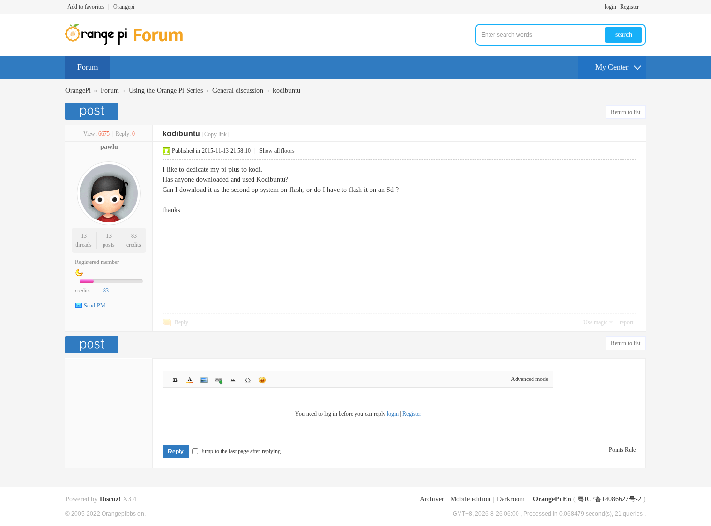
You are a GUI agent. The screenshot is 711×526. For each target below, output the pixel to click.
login (610, 6)
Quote (233, 380)
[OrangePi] (129, 43)
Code (247, 380)
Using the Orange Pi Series (166, 90)
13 (84, 236)
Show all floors (277, 150)
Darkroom (511, 499)
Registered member (97, 262)
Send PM (94, 305)
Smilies (262, 380)
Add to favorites (85, 6)
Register (629, 6)
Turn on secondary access (643, 6)
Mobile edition (470, 499)
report (626, 322)
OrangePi (78, 90)
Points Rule (622, 449)
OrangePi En (552, 499)
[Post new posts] (93, 111)
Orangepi (123, 6)
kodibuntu (286, 90)
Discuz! (110, 499)
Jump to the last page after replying (241, 451)
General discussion (237, 90)
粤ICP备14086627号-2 (609, 499)
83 (134, 236)
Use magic (595, 322)
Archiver (432, 499)
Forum (87, 67)
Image (204, 380)
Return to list (625, 112)
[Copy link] (215, 134)
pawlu (109, 146)
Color (189, 380)
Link (218, 380)
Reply (181, 322)
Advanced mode (529, 379)
